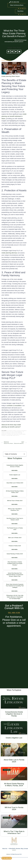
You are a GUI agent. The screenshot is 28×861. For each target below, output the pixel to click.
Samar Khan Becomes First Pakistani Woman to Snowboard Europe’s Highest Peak (15, 574)
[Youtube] (22, 8)
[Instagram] (25, 8)
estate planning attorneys (9, 253)
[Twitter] (20, 8)
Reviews (18, 848)
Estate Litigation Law (14, 474)
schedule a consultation (14, 405)
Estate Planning (6, 60)
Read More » (15, 470)
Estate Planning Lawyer (14, 843)
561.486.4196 (14, 613)
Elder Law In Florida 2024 (14, 537)
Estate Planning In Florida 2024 (15, 553)
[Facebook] (18, 8)
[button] (8, 51)
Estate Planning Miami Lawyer (14, 844)
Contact (26, 848)
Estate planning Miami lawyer (11, 76)
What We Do (12, 848)
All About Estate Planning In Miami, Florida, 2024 (14, 785)
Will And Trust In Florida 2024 (14, 500)
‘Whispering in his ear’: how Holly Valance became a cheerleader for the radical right (14, 597)
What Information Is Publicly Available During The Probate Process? (14, 563)
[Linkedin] (24, 8)
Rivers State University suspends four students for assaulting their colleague (15, 586)
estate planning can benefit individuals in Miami (14, 116)
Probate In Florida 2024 (15, 545)
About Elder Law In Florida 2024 (15, 482)
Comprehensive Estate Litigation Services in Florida (14, 714)
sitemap (8, 854)
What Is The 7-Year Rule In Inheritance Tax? (14, 832)
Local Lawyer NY (14, 850)
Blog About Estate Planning (8, 40)
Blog (22, 848)
